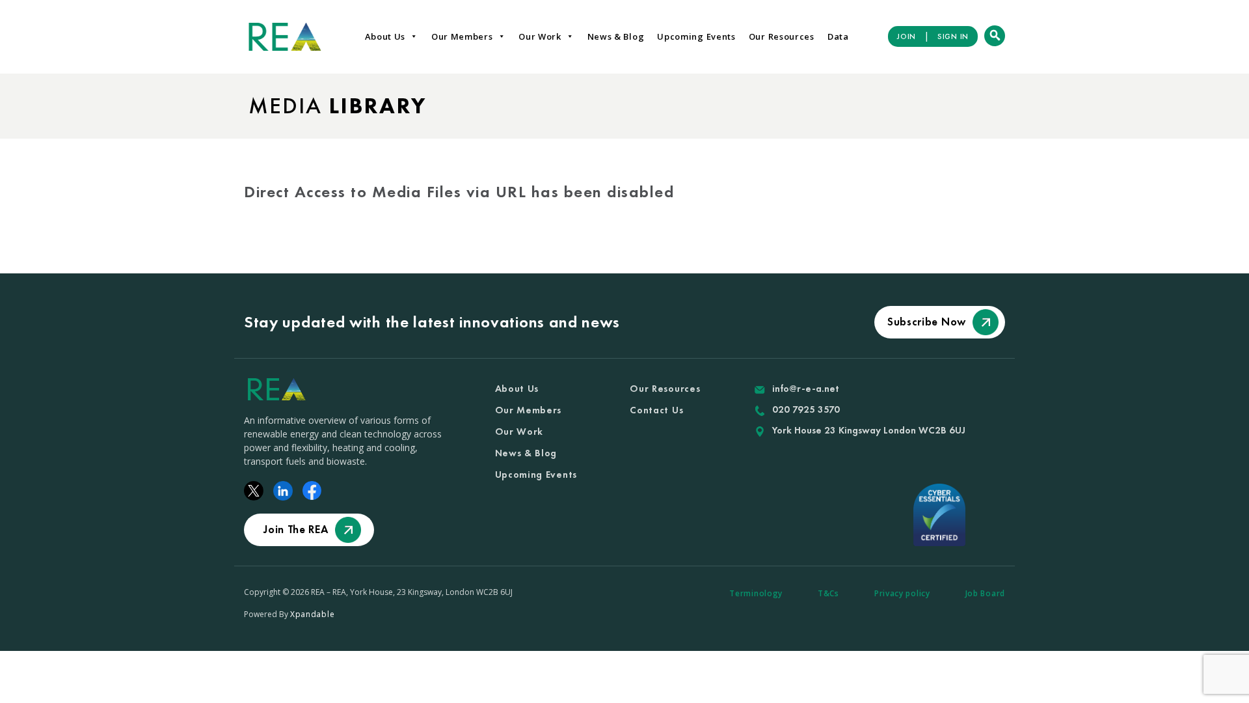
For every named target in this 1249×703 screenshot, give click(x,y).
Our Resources (781, 36)
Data (838, 36)
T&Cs (828, 593)
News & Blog (616, 36)
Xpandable (312, 614)
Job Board (985, 593)
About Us (385, 36)
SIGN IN (953, 36)
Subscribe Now (926, 321)
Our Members (462, 36)
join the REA (295, 529)
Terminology (756, 593)
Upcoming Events (696, 36)
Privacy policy (902, 593)
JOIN (906, 36)
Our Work (539, 36)
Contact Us (656, 410)
